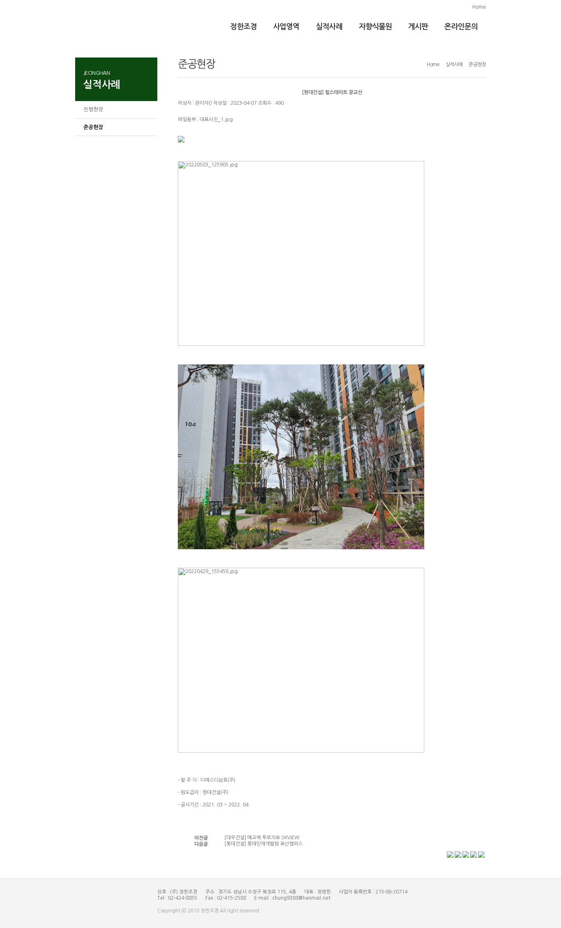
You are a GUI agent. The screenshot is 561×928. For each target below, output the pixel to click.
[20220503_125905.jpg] (301, 253)
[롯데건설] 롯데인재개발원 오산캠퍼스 (263, 843)
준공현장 (93, 127)
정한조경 (243, 26)
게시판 (418, 26)
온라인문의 (461, 26)
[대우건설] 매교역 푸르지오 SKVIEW (261, 837)
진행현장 (93, 109)
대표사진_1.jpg (216, 119)
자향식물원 (375, 26)
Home (479, 7)
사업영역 (286, 26)
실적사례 (329, 26)
